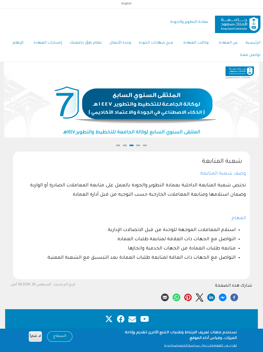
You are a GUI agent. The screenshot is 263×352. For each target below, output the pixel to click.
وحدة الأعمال (120, 43)
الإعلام (18, 43)
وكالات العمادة (196, 43)
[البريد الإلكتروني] (165, 296)
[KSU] (237, 22)
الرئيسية (253, 43)
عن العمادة (228, 43)
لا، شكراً (35, 336)
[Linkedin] (211, 296)
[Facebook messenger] (223, 296)
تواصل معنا (250, 55)
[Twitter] (199, 296)
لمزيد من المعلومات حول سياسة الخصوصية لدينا (200, 346)
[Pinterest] (188, 296)
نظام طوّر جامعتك (86, 43)
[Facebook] (234, 296)
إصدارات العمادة (48, 43)
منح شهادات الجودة (156, 43)
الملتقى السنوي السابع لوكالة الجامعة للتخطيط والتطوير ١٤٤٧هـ (131, 132)
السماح (59, 336)
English (126, 3)
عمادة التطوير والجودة (189, 22)
